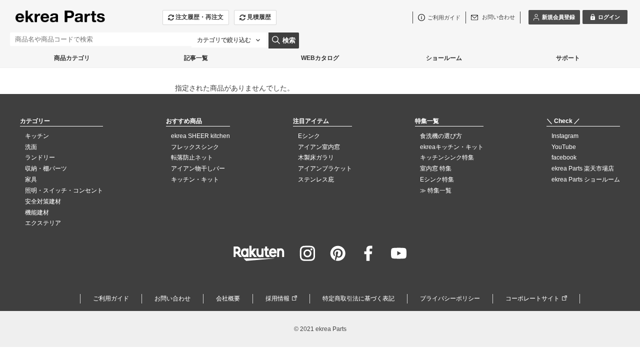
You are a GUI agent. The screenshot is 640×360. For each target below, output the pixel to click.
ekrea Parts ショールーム (586, 179)
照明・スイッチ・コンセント (64, 190)
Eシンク (309, 136)
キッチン (37, 136)
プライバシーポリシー (450, 298)
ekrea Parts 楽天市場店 (583, 168)
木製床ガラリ (316, 157)
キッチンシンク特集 (447, 157)
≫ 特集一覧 (436, 190)
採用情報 (278, 298)
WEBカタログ (320, 58)
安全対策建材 (43, 201)
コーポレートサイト (533, 298)
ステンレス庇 (316, 179)
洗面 (31, 147)
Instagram (565, 136)
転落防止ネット (192, 157)
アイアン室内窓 (319, 147)
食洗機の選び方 (441, 136)
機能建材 (37, 212)
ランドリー (40, 157)
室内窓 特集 (436, 168)
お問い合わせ (172, 298)
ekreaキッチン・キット (452, 147)
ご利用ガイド (111, 298)
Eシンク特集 (437, 179)
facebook (564, 157)
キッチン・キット (195, 179)
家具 (31, 179)
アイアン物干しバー (198, 168)
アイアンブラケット (325, 168)
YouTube (564, 147)
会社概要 (228, 298)
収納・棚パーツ (46, 168)
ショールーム (444, 58)
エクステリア (43, 223)
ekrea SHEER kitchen (200, 136)
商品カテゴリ (72, 58)
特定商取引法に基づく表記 (358, 298)
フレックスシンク (195, 147)
